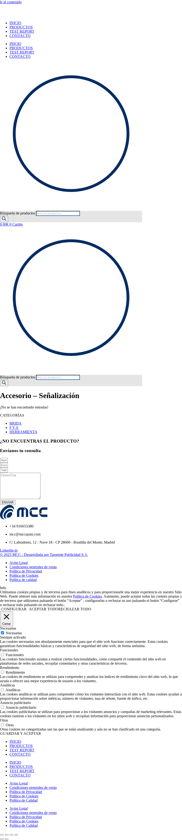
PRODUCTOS (21, 27)
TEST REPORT (21, 31)
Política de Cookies (87, 596)
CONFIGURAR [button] (14, 609)
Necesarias (14, 633)
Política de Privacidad (25, 792)
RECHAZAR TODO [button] (74, 609)
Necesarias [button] (8, 628)
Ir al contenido (11, 2)
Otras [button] (4, 720)
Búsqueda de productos (18, 213)
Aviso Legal (18, 783)
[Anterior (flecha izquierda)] (2, 839)
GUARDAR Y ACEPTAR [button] (20, 733)
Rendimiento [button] (9, 668)
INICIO (15, 23)
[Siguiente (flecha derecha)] (7, 839)
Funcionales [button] (9, 650)
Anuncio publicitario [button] (15, 703)
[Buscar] (4, 219)
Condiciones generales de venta (33, 788)
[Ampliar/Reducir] (2, 834)
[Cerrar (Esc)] (16, 834)
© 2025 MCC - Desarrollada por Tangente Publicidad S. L (44, 555)
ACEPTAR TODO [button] (43, 609)
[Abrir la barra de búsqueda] (2, 209)
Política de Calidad (23, 800)
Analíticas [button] (7, 685)
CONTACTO (20, 36)
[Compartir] (11, 834)
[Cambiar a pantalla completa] (7, 834)
